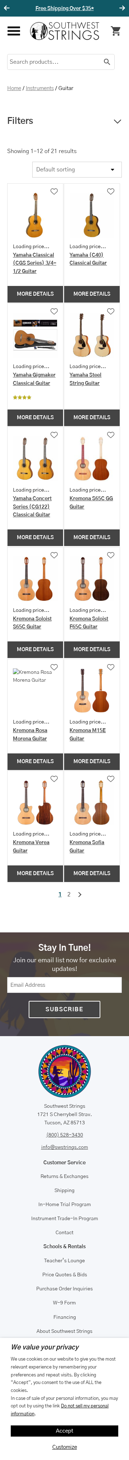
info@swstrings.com (64, 1147)
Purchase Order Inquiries (64, 1288)
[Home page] (64, 31)
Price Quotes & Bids (64, 1274)
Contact (64, 1232)
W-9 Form (64, 1303)
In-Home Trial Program (64, 1204)
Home (14, 88)
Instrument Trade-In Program (64, 1218)
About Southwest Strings (64, 1331)
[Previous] (8, 8)
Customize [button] (64, 1447)
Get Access (93, 8)
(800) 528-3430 (64, 1135)
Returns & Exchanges (64, 1176)
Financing (64, 1317)
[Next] (121, 8)
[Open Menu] (13, 31)
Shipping (64, 1190)
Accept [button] (64, 1431)
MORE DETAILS (35, 294)
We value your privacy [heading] (44, 1347)
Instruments (40, 88)
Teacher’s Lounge (64, 1260)
